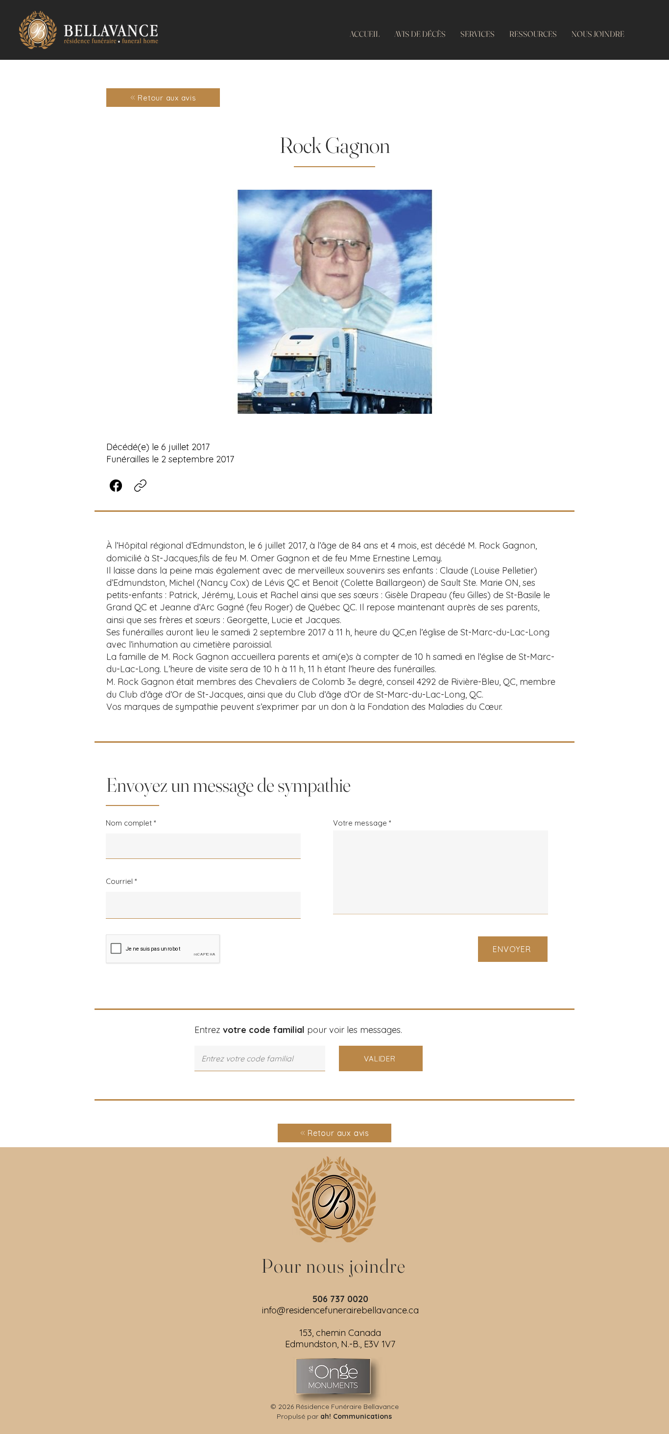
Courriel (119, 881)
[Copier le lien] (140, 485)
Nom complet (129, 823)
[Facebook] (116, 485)
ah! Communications (356, 1416)
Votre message (360, 823)
